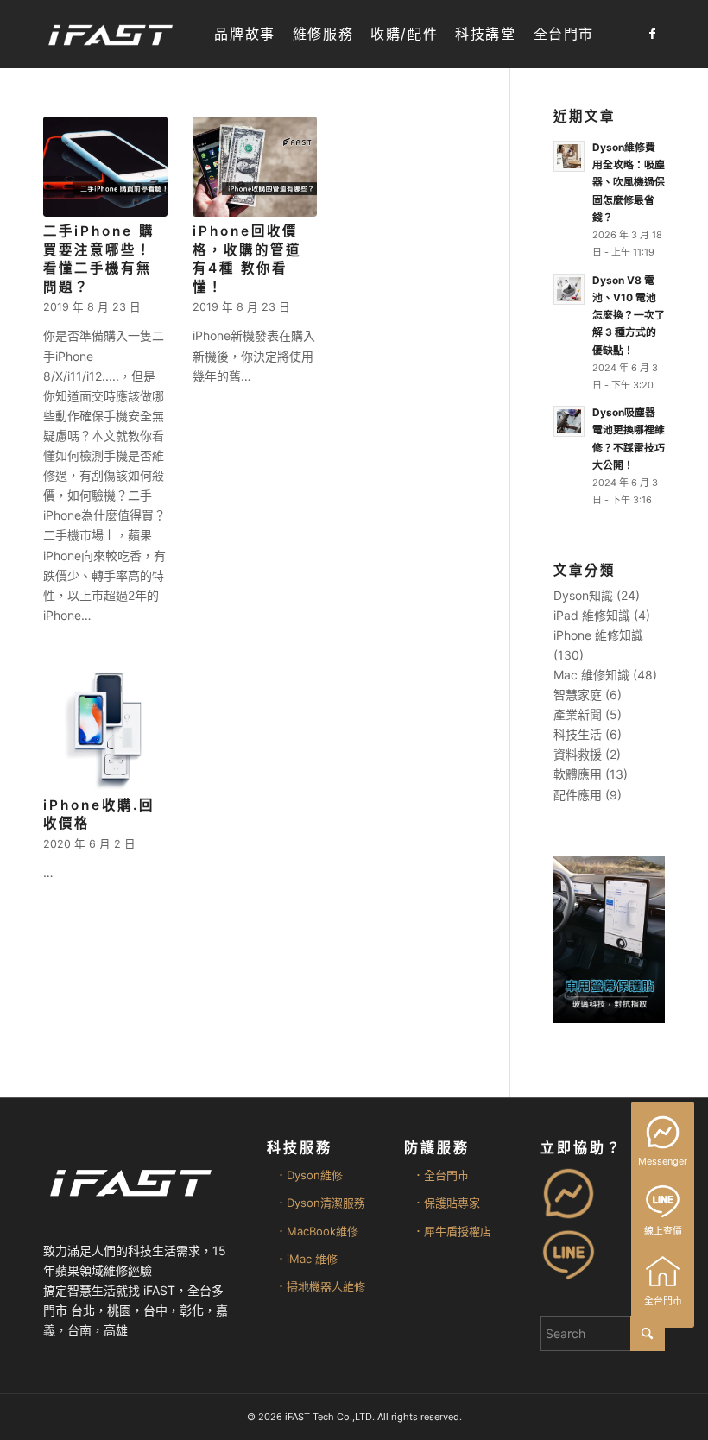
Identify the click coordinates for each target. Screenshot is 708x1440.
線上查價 (663, 1231)
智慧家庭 (577, 694)
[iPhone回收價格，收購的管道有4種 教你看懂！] (255, 167)
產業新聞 (577, 714)
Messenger (662, 1161)
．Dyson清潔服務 (320, 1202)
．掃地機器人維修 (320, 1286)
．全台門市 (441, 1175)
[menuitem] (244, 34)
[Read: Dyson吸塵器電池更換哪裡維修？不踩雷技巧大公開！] (569, 421)
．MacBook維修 (316, 1231)
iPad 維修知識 (591, 615)
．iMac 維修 (306, 1259)
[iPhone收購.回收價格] (105, 728)
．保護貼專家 (446, 1202)
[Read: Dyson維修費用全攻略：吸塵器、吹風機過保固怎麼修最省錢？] (569, 156)
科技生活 (577, 734)
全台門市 (663, 1301)
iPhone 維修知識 (598, 635)
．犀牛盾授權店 (452, 1231)
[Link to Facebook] (652, 34)
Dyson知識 (583, 595)
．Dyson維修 (309, 1175)
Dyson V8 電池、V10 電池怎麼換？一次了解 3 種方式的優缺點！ (628, 315)
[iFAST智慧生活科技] (109, 34)
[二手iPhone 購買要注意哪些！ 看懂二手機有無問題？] (105, 167)
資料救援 (577, 754)
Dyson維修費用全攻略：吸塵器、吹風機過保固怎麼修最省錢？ (628, 182)
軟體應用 (577, 774)
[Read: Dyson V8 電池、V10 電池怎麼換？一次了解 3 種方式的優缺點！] (569, 289)
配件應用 (577, 794)
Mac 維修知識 (591, 674)
